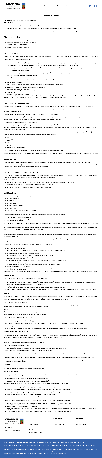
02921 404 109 (81, 6)
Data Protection (33, 429)
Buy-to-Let (55, 429)
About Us (31, 421)
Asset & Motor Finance (81, 424)
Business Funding (57, 6)
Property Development (58, 424)
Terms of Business (33, 424)
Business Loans (79, 421)
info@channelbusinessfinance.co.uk (14, 430)
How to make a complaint (35, 432)
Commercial (69, 6)
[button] (46, 6)
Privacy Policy (32, 427)
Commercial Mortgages (58, 421)
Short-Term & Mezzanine (58, 427)
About (46, 6)
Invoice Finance (79, 427)
